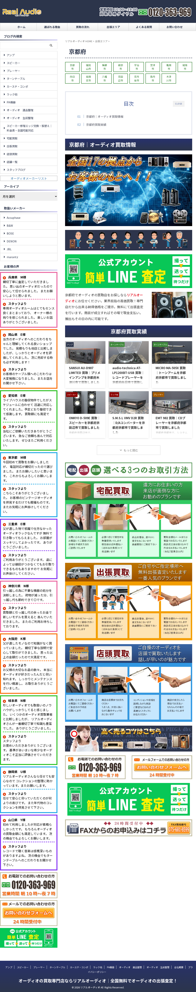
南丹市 (152, 78)
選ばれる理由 (52, 27)
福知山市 (88, 67)
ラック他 (12, 94)
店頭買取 (12, 154)
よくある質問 (144, 27)
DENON (12, 241)
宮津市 (152, 67)
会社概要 (178, 967)
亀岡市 (168, 67)
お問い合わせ (175, 27)
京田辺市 (120, 78)
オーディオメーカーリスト (29, 178)
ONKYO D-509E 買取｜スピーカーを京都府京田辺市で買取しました (84, 423)
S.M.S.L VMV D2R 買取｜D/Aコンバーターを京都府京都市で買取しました (128, 425)
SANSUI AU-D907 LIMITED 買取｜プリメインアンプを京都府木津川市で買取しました (84, 375)
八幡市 (104, 78)
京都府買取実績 (96, 124)
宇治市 (136, 67)
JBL (9, 249)
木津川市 (168, 78)
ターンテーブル (16, 79)
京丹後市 (136, 78)
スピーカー (13, 63)
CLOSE (178, 103)
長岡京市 (88, 78)
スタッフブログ (16, 170)
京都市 (72, 67)
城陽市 (184, 67)
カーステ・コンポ (17, 86)
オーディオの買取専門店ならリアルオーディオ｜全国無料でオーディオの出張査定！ (98, 980)
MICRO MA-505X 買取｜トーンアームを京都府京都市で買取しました (171, 375)
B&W (10, 225)
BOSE (10, 233)
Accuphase (13, 218)
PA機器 (11, 102)
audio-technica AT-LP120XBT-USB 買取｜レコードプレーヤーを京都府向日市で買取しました (128, 377)
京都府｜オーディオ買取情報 (104, 116)
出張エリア (113, 27)
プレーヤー (13, 71)
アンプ (11, 55)
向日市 (72, 78)
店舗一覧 (12, 162)
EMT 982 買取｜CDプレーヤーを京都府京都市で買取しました (171, 423)
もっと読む (131, 450)
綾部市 (120, 67)
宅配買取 (12, 138)
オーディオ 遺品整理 (20, 110)
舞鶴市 (104, 67)
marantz (12, 257)
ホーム (21, 27)
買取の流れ (82, 27)
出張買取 (12, 146)
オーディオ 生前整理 (20, 118)
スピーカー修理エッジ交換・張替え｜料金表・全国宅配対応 (29, 128)
